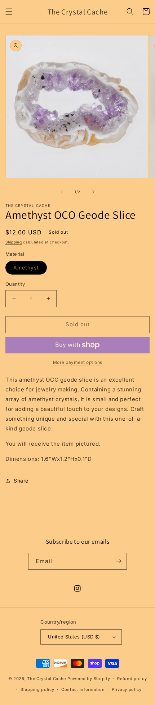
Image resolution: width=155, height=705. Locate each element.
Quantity (15, 284)
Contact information (83, 689)
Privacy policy (127, 689)
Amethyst (30, 269)
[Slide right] (93, 192)
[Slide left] (62, 192)
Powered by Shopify (88, 678)
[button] (9, 12)
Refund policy (132, 678)
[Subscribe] (119, 561)
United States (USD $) (74, 637)
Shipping (13, 242)
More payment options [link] (77, 362)
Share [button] (21, 480)
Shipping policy (37, 689)
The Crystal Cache (46, 678)
